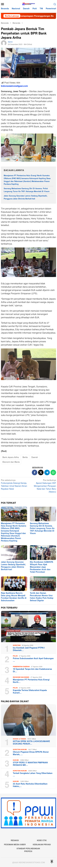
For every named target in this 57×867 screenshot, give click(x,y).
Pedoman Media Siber (15, 844)
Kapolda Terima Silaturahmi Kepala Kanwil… (30, 691)
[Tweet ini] (41, 472)
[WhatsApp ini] (53, 472)
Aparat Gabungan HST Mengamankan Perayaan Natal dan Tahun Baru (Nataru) (45, 486)
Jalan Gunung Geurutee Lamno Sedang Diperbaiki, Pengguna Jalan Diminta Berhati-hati (25, 197)
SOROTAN (16, 645)
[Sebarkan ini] (34, 472)
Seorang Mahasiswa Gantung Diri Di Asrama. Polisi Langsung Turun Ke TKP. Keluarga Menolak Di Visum (27, 190)
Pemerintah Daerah (21, 666)
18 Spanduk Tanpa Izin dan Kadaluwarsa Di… (32, 670)
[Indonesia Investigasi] (28, 3)
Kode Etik (42, 840)
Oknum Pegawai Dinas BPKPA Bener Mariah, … (31, 753)
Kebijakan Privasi (42, 844)
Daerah (34, 457)
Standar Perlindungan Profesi (28, 850)
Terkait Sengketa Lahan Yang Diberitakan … (32, 774)
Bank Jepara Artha (10, 457)
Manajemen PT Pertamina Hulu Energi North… (31, 680)
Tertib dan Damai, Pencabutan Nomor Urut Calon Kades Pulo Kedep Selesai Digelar (41, 597)
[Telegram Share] (47, 472)
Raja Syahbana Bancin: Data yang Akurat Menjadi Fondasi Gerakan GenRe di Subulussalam (13, 597)
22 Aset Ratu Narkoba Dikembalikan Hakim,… (30, 784)
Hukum (16, 760)
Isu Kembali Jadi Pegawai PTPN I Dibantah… (29, 648)
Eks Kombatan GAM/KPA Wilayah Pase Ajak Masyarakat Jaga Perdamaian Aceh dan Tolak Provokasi (41, 566)
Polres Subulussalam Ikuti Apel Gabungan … (33, 659)
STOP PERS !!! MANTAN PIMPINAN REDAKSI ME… (30, 763)
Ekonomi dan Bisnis (11, 461)
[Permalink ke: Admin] (4, 42)
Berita (25, 457)
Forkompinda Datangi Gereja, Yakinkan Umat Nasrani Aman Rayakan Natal (14, 484)
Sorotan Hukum (20, 749)
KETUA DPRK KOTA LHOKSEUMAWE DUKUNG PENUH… (31, 742)
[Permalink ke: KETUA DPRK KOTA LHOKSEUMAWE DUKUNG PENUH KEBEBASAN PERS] (28, 720)
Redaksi (15, 840)
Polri (15, 656)
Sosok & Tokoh (19, 739)
